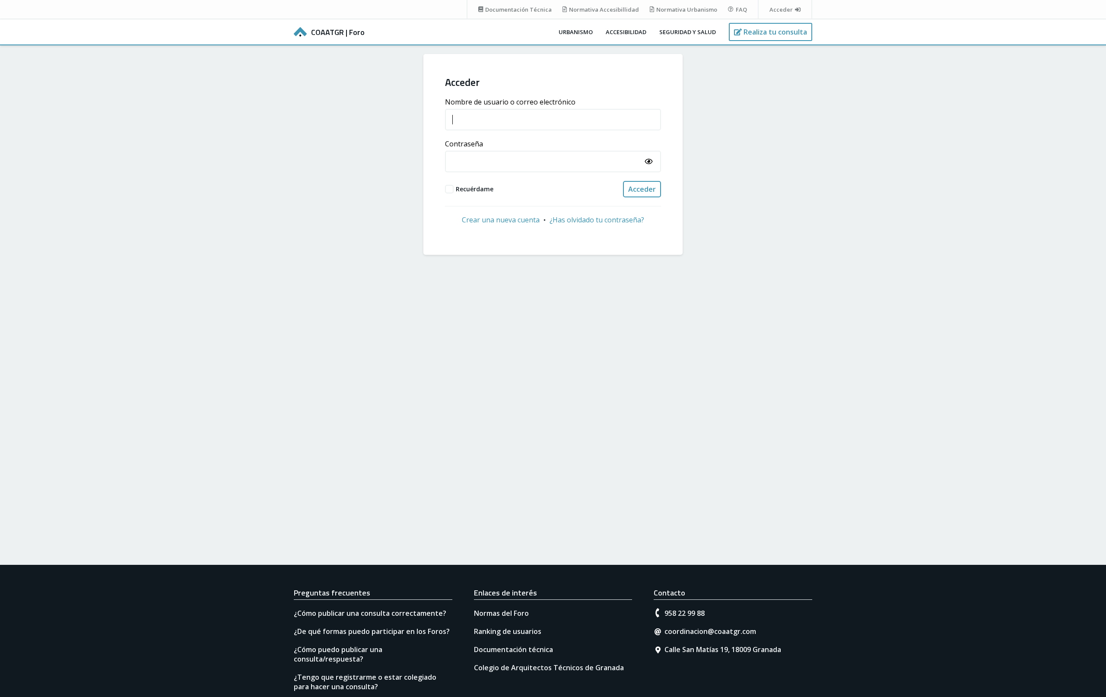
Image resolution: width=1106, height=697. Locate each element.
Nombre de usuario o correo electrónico (510, 102)
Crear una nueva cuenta (501, 220)
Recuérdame (474, 189)
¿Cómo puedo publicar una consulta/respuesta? (338, 654)
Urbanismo (576, 32)
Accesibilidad (626, 32)
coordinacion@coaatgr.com (710, 631)
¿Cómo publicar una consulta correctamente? (370, 613)
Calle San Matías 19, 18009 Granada (722, 649)
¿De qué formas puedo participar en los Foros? (372, 631)
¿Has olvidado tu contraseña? (597, 220)
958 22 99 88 (684, 613)
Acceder (642, 189)
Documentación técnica (513, 649)
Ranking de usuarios (507, 631)
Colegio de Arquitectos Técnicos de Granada (549, 667)
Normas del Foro (501, 613)
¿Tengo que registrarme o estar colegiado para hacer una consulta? (365, 681)
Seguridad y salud (687, 32)
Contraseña (464, 144)
